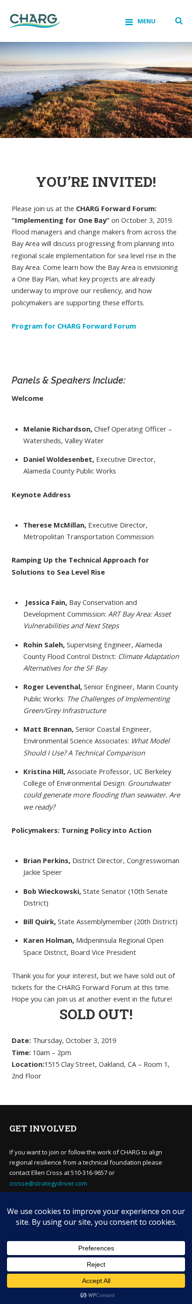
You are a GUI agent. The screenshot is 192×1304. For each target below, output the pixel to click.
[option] (96, 90)
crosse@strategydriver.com (48, 1183)
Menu (146, 21)
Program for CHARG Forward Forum (74, 325)
